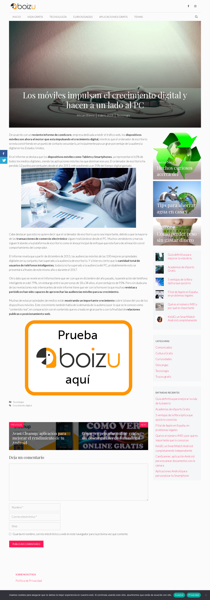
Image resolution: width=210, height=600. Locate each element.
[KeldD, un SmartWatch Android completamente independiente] (160, 321)
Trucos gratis (163, 376)
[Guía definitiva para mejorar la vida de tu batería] (160, 259)
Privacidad (193, 595)
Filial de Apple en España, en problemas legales (183, 293)
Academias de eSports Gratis (181, 268)
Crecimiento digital (22, 405)
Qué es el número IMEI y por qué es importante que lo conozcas (182, 308)
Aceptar (179, 595)
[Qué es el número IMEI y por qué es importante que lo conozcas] (160, 308)
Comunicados (164, 347)
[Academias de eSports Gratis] (160, 271)
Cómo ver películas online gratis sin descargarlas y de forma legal (111, 436)
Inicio (16, 16)
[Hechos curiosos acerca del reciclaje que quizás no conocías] (177, 177)
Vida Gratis (35, 16)
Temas (138, 16)
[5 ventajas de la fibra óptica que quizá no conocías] (160, 283)
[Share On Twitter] (3, 160)
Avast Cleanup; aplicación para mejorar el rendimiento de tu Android (39, 438)
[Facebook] (188, 6)
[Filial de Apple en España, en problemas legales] (160, 296)
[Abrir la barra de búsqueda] (196, 17)
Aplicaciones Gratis (113, 16)
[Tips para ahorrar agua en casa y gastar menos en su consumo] (177, 215)
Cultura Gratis (164, 353)
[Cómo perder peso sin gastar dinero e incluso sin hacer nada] (177, 243)
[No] (206, 595)
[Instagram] (195, 6)
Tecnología (58, 16)
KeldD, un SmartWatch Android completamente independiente (182, 320)
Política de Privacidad (29, 580)
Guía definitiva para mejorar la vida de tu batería (180, 258)
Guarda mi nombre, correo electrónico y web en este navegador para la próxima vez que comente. (70, 534)
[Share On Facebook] (3, 153)
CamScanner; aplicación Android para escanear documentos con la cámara (175, 461)
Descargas (162, 365)
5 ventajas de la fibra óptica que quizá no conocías (180, 283)
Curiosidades (83, 16)
